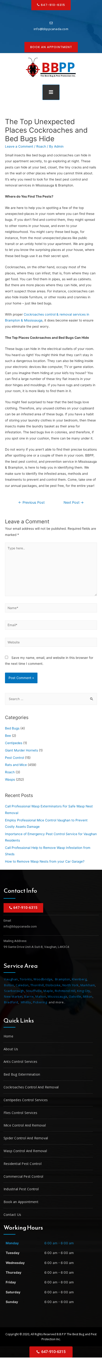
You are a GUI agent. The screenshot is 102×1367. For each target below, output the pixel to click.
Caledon (22, 985)
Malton (40, 996)
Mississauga (57, 996)
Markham (87, 985)
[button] (51, 47)
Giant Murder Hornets (21, 750)
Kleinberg (79, 979)
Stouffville (34, 991)
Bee (8, 736)
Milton (88, 996)
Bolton (9, 985)
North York (70, 985)
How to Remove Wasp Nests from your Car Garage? (44, 861)
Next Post (74, 502)
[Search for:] (51, 699)
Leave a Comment (19, 146)
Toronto (26, 979)
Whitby (26, 1002)
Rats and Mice (16, 765)
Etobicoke (53, 985)
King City (83, 991)
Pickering (40, 1002)
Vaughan (11, 979)
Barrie (29, 996)
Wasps (10, 779)
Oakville (75, 996)
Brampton (62, 979)
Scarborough (14, 991)
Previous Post (31, 502)
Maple (48, 991)
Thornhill (37, 985)
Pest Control (14, 758)
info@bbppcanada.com (51, 29)
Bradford (11, 1002)
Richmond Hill (65, 991)
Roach (41, 146)
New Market (13, 996)
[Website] (51, 643)
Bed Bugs (12, 728)
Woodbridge (42, 979)
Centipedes (13, 743)
